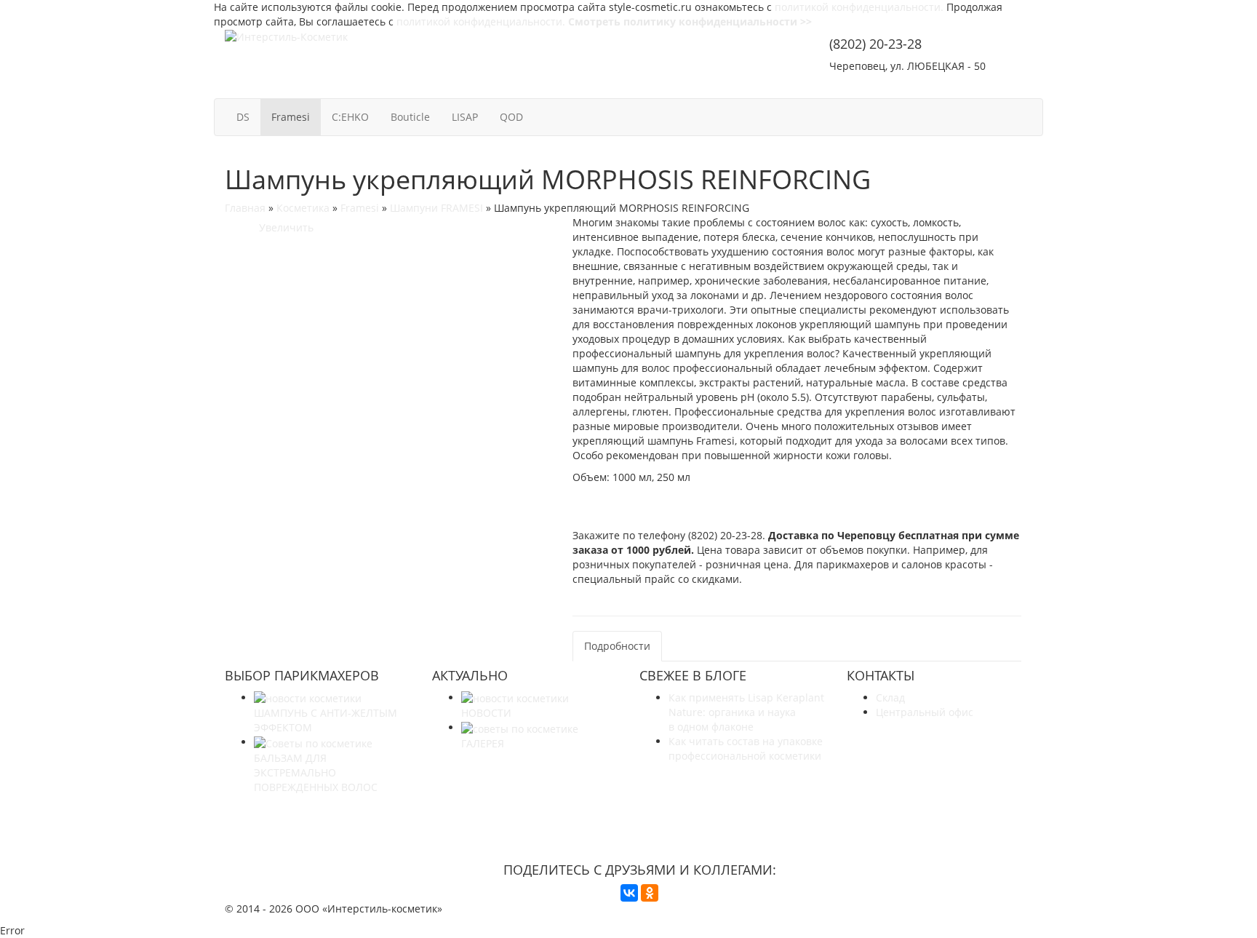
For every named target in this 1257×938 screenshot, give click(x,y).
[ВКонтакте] (629, 893)
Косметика (303, 208)
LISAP (465, 117)
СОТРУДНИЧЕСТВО (886, 85)
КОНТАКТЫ (995, 85)
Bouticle (410, 117)
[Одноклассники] (649, 893)
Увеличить (283, 227)
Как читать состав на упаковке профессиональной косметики (746, 748)
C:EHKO (350, 117)
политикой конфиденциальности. (859, 7)
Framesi (290, 117)
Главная (245, 208)
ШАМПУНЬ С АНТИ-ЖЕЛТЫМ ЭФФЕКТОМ (325, 720)
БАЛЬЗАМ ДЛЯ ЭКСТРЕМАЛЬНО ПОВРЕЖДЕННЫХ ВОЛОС (316, 772)
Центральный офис (924, 712)
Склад (890, 697)
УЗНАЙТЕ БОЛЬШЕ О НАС (639, 814)
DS (243, 117)
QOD (511, 117)
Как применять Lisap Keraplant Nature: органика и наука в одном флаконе (746, 712)
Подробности (617, 646)
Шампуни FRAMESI (436, 208)
